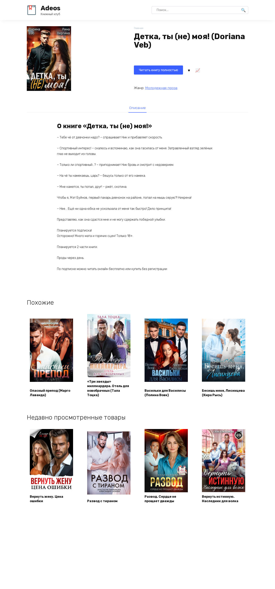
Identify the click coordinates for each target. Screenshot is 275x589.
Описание (137, 108)
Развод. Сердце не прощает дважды (160, 499)
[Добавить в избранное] (189, 70)
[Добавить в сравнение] (197, 70)
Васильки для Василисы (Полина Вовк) (165, 393)
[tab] (137, 107)
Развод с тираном (102, 501)
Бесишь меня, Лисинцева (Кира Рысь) (223, 393)
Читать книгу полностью (158, 70)
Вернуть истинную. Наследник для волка (220, 499)
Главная (138, 28)
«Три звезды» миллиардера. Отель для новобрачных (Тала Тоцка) (108, 388)
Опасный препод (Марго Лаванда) (50, 393)
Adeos (50, 8)
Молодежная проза (161, 88)
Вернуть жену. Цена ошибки (46, 499)
